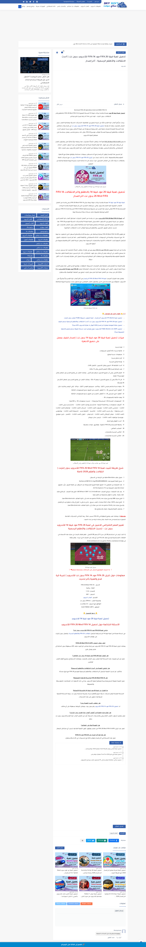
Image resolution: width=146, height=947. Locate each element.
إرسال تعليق (119, 911)
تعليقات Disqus (61, 903)
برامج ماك (22, 6)
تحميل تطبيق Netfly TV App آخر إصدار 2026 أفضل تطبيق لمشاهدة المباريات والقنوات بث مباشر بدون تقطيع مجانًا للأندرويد (29, 108)
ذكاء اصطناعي (51, 6)
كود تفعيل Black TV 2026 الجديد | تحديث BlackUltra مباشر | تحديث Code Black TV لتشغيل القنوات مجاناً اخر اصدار (29, 118)
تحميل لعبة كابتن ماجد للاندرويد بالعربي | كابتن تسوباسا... (67, 895)
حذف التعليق (111, 937)
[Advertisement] (73, 26)
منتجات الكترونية (42, 268)
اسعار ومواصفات (30, 215)
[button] (113, 840)
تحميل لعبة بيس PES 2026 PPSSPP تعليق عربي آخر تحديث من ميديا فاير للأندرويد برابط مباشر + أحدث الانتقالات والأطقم (28, 168)
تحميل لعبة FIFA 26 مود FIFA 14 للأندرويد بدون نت (87, 126)
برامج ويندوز (30, 6)
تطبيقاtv (30, 256)
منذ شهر (122, 868)
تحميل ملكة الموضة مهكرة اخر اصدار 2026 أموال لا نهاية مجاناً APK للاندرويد (29, 198)
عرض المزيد (60, 848)
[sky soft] (115, 4)
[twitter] (30, 1)
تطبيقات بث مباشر (73, 6)
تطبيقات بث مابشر (42, 243)
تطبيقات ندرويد (27, 251)
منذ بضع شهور (116, 746)
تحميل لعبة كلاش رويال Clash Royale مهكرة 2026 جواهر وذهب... (102, 749)
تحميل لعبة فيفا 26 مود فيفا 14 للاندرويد (90, 619)
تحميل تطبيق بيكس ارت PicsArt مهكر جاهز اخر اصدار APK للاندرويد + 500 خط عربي (28, 178)
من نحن (97, 1)
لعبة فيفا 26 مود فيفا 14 (116, 203)
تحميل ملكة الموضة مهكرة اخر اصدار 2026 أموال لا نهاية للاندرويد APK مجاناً (97, 325)
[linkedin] (27, 1)
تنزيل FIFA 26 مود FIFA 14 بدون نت (81, 158)
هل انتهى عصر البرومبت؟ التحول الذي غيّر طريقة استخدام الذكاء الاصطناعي (36, 80)
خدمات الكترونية (43, 264)
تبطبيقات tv (29, 231)
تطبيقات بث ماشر (42, 247)
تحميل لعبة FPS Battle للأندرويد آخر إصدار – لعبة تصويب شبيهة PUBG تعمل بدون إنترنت (93, 318)
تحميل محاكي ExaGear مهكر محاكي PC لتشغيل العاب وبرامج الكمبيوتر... (100, 760)
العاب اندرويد (85, 6)
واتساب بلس (61, 6)
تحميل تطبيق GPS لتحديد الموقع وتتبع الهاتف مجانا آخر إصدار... (92, 44)
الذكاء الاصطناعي (42, 219)
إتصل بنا (89, 1)
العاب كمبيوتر (29, 223)
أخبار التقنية (44, 215)
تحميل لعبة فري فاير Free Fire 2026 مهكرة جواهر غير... (105, 754)
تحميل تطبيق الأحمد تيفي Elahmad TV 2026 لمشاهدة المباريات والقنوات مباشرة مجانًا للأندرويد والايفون (29, 148)
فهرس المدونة (81, 1)
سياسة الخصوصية (69, 1)
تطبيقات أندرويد (27, 235)
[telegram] (23, 1)
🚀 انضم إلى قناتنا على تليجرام (73, 945)
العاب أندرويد (120, 52)
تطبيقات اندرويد (96, 6)
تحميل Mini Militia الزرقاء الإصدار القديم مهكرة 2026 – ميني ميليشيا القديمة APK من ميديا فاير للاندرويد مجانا (29, 158)
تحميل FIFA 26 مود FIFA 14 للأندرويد (106, 706)
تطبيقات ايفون (28, 239)
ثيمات (28, 260)
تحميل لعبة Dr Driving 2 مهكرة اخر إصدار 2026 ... (115, 895)
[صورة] (43, 106)
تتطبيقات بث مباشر (42, 235)
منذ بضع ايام (45, 74)
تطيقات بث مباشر (42, 260)
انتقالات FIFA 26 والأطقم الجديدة (79, 634)
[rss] (20, 1)
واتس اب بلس (28, 268)
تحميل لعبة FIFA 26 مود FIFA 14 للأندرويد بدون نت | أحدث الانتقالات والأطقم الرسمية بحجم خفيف (90, 322)
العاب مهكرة (44, 227)
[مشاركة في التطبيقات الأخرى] (82, 840)
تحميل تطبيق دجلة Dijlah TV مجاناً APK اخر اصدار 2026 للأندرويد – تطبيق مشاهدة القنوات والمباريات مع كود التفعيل (29, 188)
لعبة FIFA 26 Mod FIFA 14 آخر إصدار (94, 279)
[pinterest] (37, 1)
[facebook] (33, 1)
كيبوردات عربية (40, 6)
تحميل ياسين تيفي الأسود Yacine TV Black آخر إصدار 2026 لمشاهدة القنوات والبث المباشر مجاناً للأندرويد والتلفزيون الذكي (28, 138)
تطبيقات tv (44, 256)
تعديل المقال (119, 826)
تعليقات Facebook (73, 903)
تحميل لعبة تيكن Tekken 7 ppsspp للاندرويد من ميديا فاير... (91, 895)
